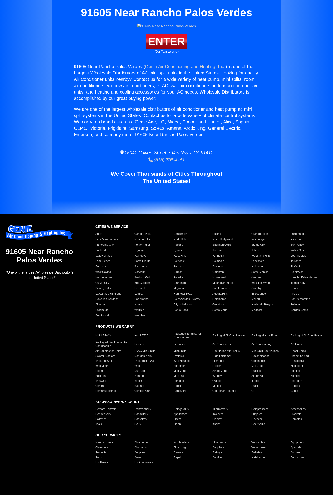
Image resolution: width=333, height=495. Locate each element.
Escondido (102, 310)
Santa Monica (259, 272)
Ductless (256, 370)
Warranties (258, 442)
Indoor (255, 380)
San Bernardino (300, 299)
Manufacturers (104, 442)
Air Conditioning (261, 344)
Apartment (180, 366)
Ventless (179, 375)
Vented (216, 385)
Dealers (178, 452)
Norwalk (139, 272)
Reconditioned (260, 356)
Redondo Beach (105, 277)
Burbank (179, 266)
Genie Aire (180, 390)
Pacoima (296, 239)
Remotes (296, 419)
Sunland (100, 250)
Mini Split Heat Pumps (265, 351)
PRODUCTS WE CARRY (114, 326)
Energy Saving (300, 356)
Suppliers (218, 447)
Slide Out (257, 375)
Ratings (217, 452)
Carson (178, 272)
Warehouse (258, 447)
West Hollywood (261, 282)
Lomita (138, 293)
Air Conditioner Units (108, 351)
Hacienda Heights (262, 304)
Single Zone (219, 370)
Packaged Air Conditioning (307, 335)
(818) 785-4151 (169, 159)
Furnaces (179, 344)
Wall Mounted (182, 361)
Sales (137, 457)
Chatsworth (181, 233)
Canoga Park (142, 233)
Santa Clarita (142, 261)
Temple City (298, 282)
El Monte (296, 266)
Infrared (139, 375)
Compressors (259, 409)
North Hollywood (222, 239)
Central (99, 385)
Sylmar (178, 250)
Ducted (255, 385)
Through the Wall (144, 361)
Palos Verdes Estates (187, 299)
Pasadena (140, 266)
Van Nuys (140, 255)
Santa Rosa (181, 310)
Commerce (219, 299)
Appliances (180, 414)
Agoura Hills (220, 293)
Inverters (217, 414)
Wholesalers (181, 442)
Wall (137, 366)
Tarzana (217, 250)
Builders (100, 375)
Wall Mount (102, 366)
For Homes (297, 457)
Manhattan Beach (223, 282)
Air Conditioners (222, 344)
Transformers (142, 409)
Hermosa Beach (183, 293)
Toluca (255, 250)
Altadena (100, 304)
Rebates (256, 452)
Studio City (258, 244)
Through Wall (103, 361)
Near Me (139, 315)
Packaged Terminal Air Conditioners (187, 335)
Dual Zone (140, 370)
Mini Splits (180, 351)
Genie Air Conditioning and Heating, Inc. (185, 66)
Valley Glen (298, 250)
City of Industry (183, 304)
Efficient (217, 366)
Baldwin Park (142, 277)
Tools (98, 424)
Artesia (295, 293)
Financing (180, 447)
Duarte (295, 288)
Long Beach (102, 261)
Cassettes (140, 419)
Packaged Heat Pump (264, 335)
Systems (179, 356)
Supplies (256, 414)
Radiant (139, 385)
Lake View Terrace (106, 239)
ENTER (166, 42)
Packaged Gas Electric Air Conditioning (111, 344)
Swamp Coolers (105, 356)
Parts (98, 457)
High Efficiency (221, 356)
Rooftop (178, 385)
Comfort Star (142, 390)
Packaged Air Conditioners (228, 335)
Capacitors (141, 414)
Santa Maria (219, 310)
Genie (294, 390)
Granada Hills (259, 233)
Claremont (180, 282)
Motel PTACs (103, 335)
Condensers (103, 414)
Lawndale (140, 288)
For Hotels (101, 462)
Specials (296, 447)
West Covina (103, 272)
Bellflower (297, 272)
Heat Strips (258, 424)
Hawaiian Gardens (106, 299)
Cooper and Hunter (224, 390)
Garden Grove (299, 310)
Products (100, 452)
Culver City (102, 282)
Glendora (218, 304)
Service (217, 457)
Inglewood (257, 266)
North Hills (180, 239)
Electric (295, 370)
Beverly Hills (103, 288)
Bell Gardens (142, 282)
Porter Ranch (142, 244)
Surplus (295, 452)
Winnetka (218, 255)
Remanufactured (105, 390)
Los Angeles (298, 255)
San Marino (141, 299)
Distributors (141, 442)
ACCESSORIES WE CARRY (117, 402)
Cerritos (256, 277)
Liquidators (219, 442)
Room (99, 370)
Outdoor (217, 380)
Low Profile (219, 361)
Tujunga (139, 250)
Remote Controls (105, 409)
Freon (177, 424)
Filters (177, 419)
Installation (258, 457)
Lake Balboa (298, 233)
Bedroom (296, 380)
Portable (179, 380)
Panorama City (104, 244)
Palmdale (218, 261)
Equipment (297, 442)
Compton (218, 272)
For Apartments (143, 462)
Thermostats (220, 409)
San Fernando (221, 288)
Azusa (138, 304)
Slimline (296, 375)
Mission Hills (142, 239)
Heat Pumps (298, 351)
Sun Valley (297, 244)
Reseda (178, 244)
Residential (298, 361)
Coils (137, 424)
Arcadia (178, 277)
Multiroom (297, 366)
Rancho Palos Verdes (304, 277)
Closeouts (101, 447)
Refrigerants (181, 409)
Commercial (258, 361)
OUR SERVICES (108, 435)
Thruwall (100, 380)
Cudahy (256, 288)
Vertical (138, 380)
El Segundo (258, 293)
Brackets (296, 414)
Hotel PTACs (142, 335)
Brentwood (102, 315)
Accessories (298, 409)
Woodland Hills (260, 255)
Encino (216, 233)
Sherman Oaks (221, 244)
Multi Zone (180, 370)
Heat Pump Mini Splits (226, 351)
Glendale (179, 261)
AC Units (296, 344)
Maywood (180, 288)
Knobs (216, 424)
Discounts (140, 447)
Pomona (100, 266)
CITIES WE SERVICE (111, 226)
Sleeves (217, 419)
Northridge (258, 239)
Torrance (296, 261)
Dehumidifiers (143, 356)
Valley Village (103, 255)
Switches (100, 419)
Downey (217, 266)
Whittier (139, 310)
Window (217, 375)
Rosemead (219, 277)
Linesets (256, 419)
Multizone (257, 366)
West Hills (180, 255)
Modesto (256, 310)
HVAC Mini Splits (144, 351)
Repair (178, 457)
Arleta (99, 233)
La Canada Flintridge (108, 293)
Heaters (139, 344)
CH (253, 390)
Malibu (255, 299)
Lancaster (257, 261)
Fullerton (296, 304)
